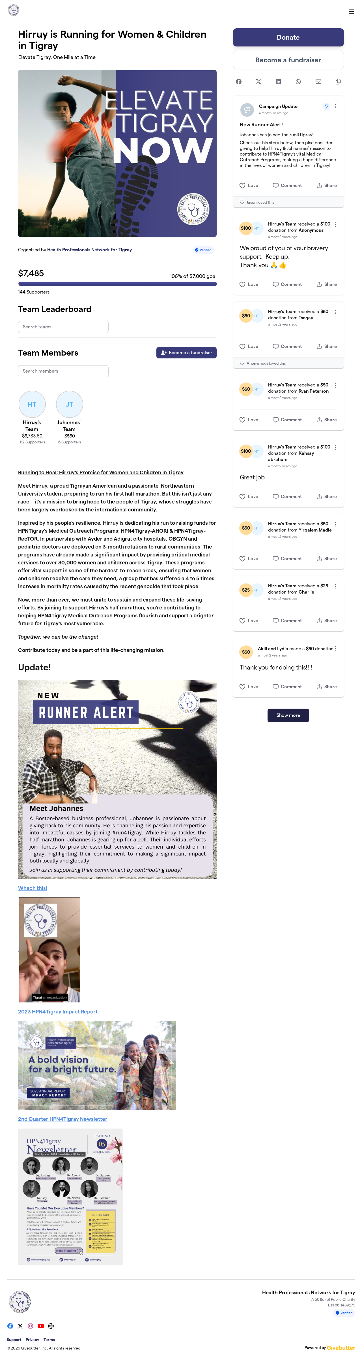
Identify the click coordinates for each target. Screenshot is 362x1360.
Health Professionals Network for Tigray (89, 249)
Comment (291, 185)
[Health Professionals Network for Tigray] (14, 10)
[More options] (335, 106)
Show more (288, 715)
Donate (288, 37)
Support (14, 1339)
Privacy (32, 1339)
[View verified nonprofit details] (203, 250)
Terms (49, 1339)
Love (253, 185)
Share (330, 185)
